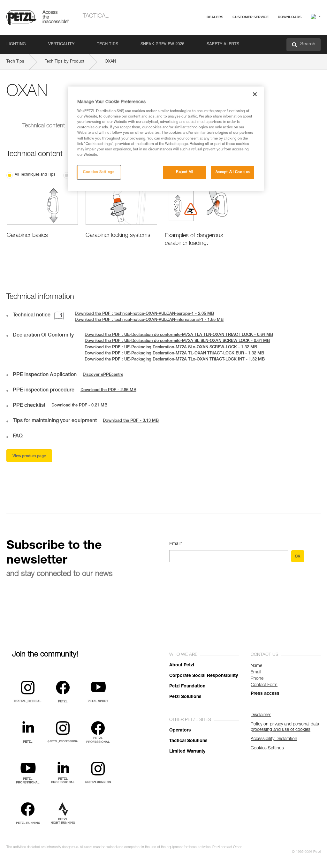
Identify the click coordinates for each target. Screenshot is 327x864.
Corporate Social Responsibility (203, 676)
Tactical (96, 16)
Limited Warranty (187, 751)
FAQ (222, 32)
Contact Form (264, 685)
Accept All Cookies (233, 172)
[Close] (255, 94)
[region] (166, 139)
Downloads (289, 17)
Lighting (16, 44)
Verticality (61, 44)
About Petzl (181, 665)
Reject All (185, 172)
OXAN (110, 62)
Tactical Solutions (188, 741)
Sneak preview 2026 (162, 44)
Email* (175, 544)
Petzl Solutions (185, 697)
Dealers (215, 17)
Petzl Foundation (187, 686)
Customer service (250, 17)
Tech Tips (107, 44)
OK (297, 556)
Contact (225, 41)
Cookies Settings (98, 172)
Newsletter (228, 50)
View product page (29, 456)
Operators (180, 730)
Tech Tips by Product (64, 62)
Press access (265, 694)
